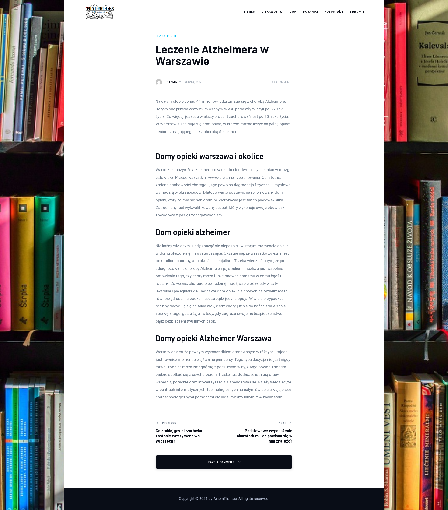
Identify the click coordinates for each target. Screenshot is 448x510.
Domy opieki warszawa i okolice (210, 156)
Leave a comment (220, 462)
